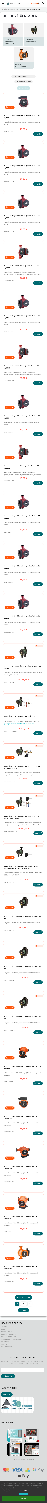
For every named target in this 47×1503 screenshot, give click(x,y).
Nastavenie (23, 1494)
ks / (6, 1394)
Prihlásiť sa (8, 1376)
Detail (38, 684)
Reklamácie (5, 1341)
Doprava (4, 1344)
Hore (24, 1310)
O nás (3, 1329)
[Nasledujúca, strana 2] (23, 1304)
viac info (23, 1490)
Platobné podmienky (8, 1336)
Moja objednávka (7, 1346)
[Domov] (3, 9)
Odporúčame (22, 76)
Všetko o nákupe (7, 1331)
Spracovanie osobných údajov (12, 1339)
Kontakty (4, 1326)
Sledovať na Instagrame (25, 1459)
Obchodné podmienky (9, 1334)
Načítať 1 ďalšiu (23, 1297)
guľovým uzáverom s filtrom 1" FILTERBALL (19, 724)
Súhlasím (24, 1499)
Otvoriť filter (23, 88)
